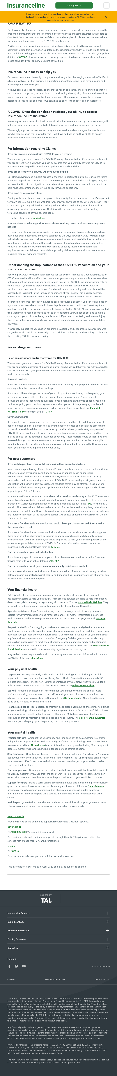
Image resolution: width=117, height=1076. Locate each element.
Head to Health (15, 816)
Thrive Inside (38, 745)
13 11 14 (15, 851)
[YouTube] (24, 966)
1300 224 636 (18, 831)
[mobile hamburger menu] (106, 5)
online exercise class (83, 685)
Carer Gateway (96, 786)
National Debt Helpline (90, 602)
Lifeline (11, 845)
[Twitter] (16, 966)
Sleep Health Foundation (92, 717)
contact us (38, 217)
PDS (89, 503)
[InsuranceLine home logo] (26, 5)
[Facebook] (9, 966)
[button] (73, 899)
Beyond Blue (14, 826)
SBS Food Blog (71, 697)
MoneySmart (37, 658)
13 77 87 (22, 57)
